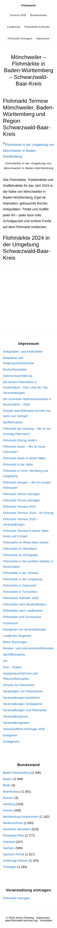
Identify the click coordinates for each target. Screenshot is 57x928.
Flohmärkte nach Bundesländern (25, 604)
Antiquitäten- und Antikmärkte (23, 351)
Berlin (6, 785)
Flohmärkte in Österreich (19, 585)
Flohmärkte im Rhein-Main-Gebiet (25, 542)
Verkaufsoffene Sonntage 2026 (24, 729)
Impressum (10, 623)
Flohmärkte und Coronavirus (22, 617)
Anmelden (46, 920)
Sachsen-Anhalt (13, 854)
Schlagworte (11, 741)
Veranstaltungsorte (15, 716)
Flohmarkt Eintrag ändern (20, 440)
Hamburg (9, 804)
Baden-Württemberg (16, 772)
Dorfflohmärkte (13, 422)
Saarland (9, 841)
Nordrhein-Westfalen (17, 829)
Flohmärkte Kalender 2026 (21, 598)
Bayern (7, 779)
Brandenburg (11, 791)
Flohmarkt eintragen (16, 898)
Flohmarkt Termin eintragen (21, 494)
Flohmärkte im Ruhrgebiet (20, 555)
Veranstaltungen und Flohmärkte (25, 710)
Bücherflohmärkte (15, 369)
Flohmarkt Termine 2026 (19, 506)
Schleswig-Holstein (15, 860)
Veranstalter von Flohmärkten (23, 691)
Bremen (8, 797)
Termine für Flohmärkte (18, 685)
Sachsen (9, 848)
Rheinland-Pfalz (13, 835)
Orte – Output (12, 667)
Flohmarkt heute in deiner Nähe (24, 458)
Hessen (8, 810)
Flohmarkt (28, 5)
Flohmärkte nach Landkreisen (23, 610)
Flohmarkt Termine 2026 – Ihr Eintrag (28, 513)
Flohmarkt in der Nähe (18, 464)
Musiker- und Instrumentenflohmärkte (28, 648)
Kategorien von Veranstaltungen (24, 629)
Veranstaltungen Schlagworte (22, 704)
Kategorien (10, 735)
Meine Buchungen (15, 642)
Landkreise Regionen (17, 635)
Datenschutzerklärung (17, 375)
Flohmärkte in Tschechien (20, 591)
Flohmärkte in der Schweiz (21, 573)
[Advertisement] (28, 302)
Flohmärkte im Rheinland (19, 548)
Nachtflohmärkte (14, 654)
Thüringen (9, 867)
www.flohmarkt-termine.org (21, 920)
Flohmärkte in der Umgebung (22, 579)
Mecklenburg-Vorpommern (21, 816)
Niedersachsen (13, 823)
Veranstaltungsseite (16, 722)
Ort (5, 661)
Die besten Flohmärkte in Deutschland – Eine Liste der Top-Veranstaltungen (25, 387)
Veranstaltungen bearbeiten (21, 697)
